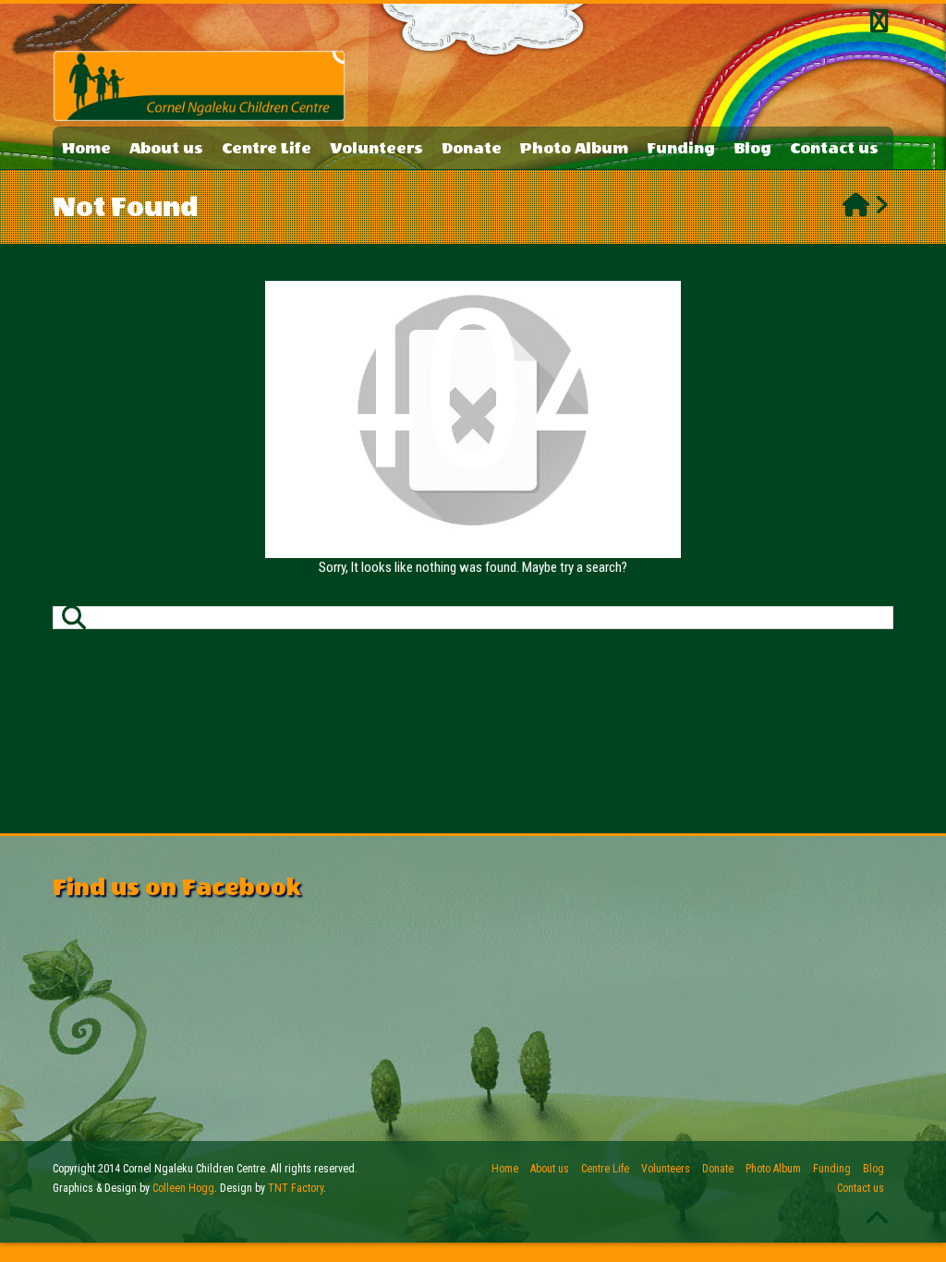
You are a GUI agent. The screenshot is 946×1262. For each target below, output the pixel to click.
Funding (681, 148)
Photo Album (574, 148)
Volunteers (376, 148)
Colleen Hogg (183, 1188)
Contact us (834, 148)
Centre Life (266, 148)
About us (166, 148)
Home (86, 148)
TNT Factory (295, 1188)
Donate (472, 148)
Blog (752, 148)
